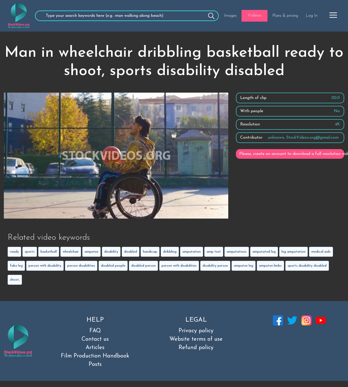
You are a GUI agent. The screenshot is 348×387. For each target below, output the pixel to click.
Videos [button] (254, 15)
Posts (95, 364)
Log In (311, 16)
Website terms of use (196, 339)
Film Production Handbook (95, 356)
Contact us (95, 339)
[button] (333, 15)
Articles (95, 348)
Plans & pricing (285, 16)
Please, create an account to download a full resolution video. (291, 154)
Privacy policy (196, 331)
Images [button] (230, 16)
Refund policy (196, 348)
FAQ (95, 331)
